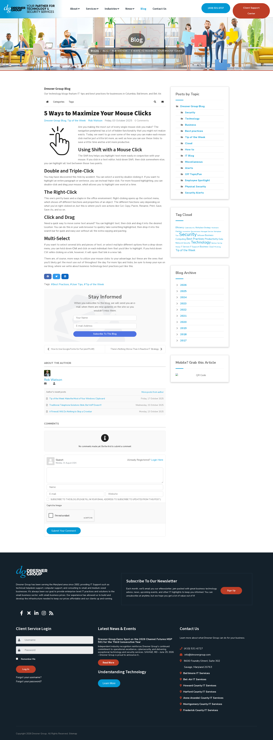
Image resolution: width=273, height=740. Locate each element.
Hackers (179, 231)
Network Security (183, 243)
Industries (111, 8)
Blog (143, 8)
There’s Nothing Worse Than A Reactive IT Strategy (134, 349)
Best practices (194, 131)
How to (189, 149)
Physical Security (195, 186)
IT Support (194, 246)
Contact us (159, 8)
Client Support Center (251, 10)
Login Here (157, 460)
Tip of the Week (76, 120)
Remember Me (28, 659)
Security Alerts (194, 192)
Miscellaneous (194, 162)
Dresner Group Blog (55, 120)
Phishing (217, 247)
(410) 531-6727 (216, 7)
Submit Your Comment (63, 531)
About (74, 8)
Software (200, 235)
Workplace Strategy (203, 227)
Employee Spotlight (197, 180)
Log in (25, 669)
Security (190, 112)
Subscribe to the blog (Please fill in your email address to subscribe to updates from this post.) (106, 499)
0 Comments (142, 120)
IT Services (185, 247)
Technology (192, 118)
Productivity (211, 239)
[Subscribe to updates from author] (45, 383)
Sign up (231, 590)
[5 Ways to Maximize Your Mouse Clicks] (60, 141)
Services (91, 8)
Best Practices (61, 284)
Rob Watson (95, 120)
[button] (155, 102)
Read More (108, 662)
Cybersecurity (190, 228)
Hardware (214, 228)
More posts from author (153, 392)
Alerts (189, 168)
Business (190, 125)
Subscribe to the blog (105, 333)
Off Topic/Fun (193, 174)
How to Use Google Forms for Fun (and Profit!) (72, 349)
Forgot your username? (29, 677)
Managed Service (207, 231)
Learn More (109, 683)
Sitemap (73, 733)
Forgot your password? (29, 681)
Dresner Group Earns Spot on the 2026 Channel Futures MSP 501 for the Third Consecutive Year (135, 640)
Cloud (188, 143)
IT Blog (189, 155)
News (128, 8)
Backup (214, 243)
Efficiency (180, 227)
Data (221, 239)
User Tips (77, 284)
